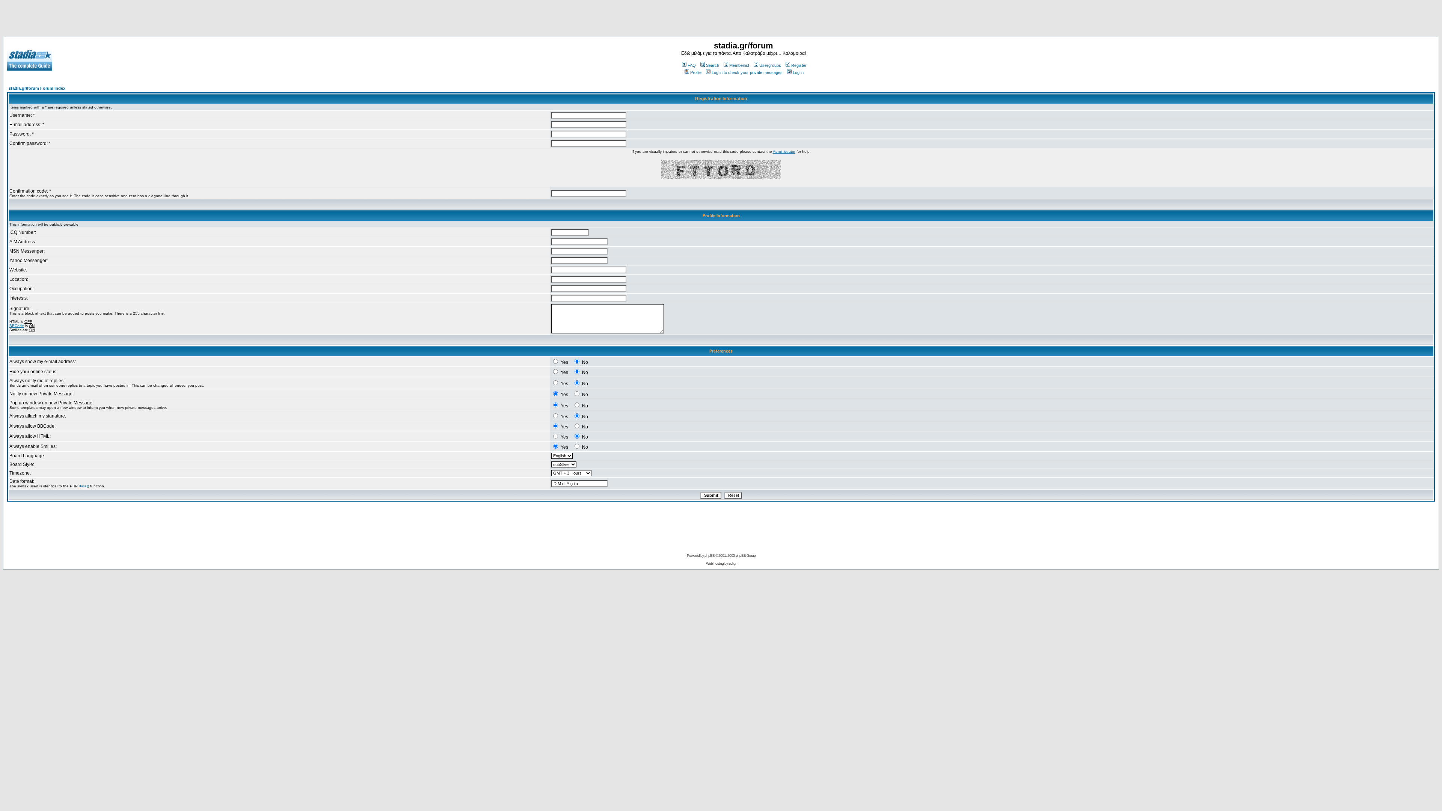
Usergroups (770, 65)
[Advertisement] (721, 20)
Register (799, 65)
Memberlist (739, 65)
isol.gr (732, 563)
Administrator (784, 151)
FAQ (692, 65)
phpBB (709, 555)
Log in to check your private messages (747, 72)
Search (712, 65)
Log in (798, 72)
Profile (695, 72)
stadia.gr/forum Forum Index (37, 88)
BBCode (16, 326)
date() (84, 486)
